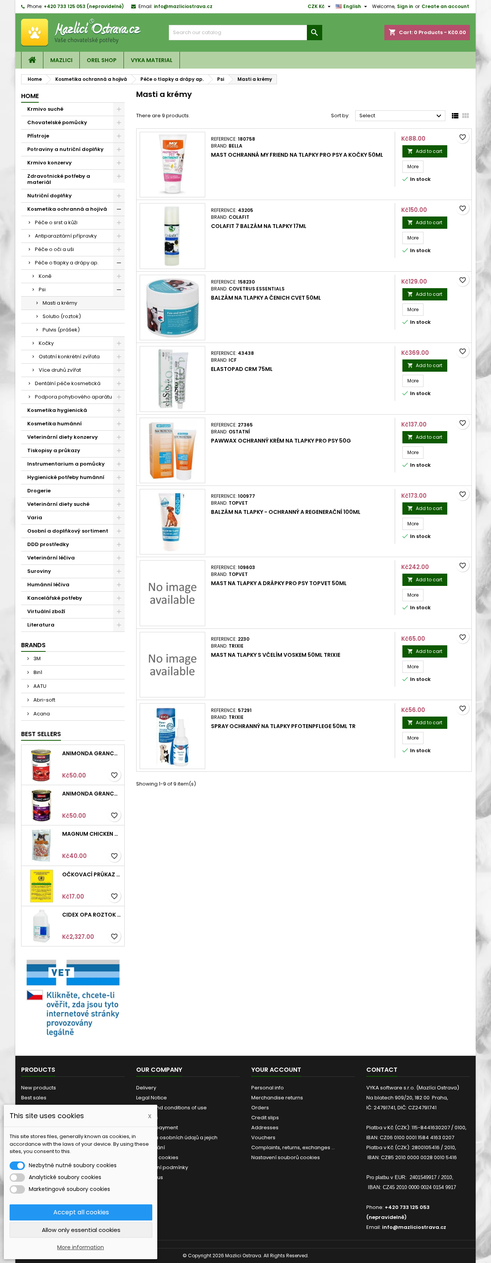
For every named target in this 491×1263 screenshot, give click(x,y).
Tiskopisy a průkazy (53, 450)
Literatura (40, 624)
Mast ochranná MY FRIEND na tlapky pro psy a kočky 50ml (297, 155)
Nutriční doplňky (49, 195)
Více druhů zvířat (60, 370)
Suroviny (39, 571)
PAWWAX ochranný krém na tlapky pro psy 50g (281, 441)
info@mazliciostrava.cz (183, 6)
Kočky (46, 343)
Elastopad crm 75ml (242, 369)
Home (30, 96)
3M (36, 658)
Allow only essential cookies (81, 1230)
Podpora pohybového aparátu (73, 396)
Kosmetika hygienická (57, 410)
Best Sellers (41, 734)
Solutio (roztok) (62, 316)
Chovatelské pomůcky (57, 122)
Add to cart (424, 151)
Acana (41, 713)
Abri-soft (43, 700)
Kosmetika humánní (54, 423)
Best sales (33, 1097)
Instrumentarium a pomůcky (66, 463)
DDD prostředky (48, 544)
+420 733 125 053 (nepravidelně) (84, 6)
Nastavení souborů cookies (285, 1157)
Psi (42, 289)
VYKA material (152, 60)
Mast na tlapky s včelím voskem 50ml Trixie (275, 655)
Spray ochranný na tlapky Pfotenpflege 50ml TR (283, 726)
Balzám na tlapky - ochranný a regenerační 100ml (286, 512)
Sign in (405, 6)
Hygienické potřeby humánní (65, 477)
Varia (34, 517)
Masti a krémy (60, 303)
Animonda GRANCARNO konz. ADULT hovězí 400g (91, 753)
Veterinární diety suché (58, 504)
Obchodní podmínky (162, 1167)
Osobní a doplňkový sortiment (67, 531)
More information (80, 1247)
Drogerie (39, 490)
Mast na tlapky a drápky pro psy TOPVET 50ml (279, 583)
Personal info (267, 1087)
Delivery (146, 1087)
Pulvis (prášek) (61, 329)
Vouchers (263, 1137)
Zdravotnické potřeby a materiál (58, 179)
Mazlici (61, 60)
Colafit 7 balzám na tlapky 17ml (258, 226)
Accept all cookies (81, 1212)
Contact (381, 1069)
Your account (276, 1069)
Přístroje (38, 135)
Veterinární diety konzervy (62, 437)
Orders (260, 1107)
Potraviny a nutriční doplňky (65, 149)
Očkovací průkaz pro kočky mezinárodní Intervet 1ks (91, 874)
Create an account (445, 6)
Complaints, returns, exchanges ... (293, 1147)
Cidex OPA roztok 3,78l (91, 915)
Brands (33, 645)
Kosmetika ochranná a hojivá (67, 209)
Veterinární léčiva (51, 557)
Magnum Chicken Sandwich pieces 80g (91, 834)
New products (38, 1087)
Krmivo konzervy (49, 162)
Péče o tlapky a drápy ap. (67, 262)
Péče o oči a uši (54, 249)
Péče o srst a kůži (56, 222)
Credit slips (265, 1117)
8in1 (37, 672)
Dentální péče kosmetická (68, 383)
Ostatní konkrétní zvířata (69, 356)
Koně (45, 276)
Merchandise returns (277, 1097)
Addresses (264, 1127)
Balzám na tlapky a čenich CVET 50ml (266, 298)
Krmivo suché (45, 109)
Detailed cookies (157, 1157)
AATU (39, 686)
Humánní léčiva (48, 584)
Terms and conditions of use (171, 1107)
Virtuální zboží (46, 611)
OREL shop (102, 60)
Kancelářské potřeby (54, 598)
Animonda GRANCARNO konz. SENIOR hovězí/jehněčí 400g (91, 794)
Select (401, 116)
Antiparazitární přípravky (66, 235)
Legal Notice (151, 1097)
